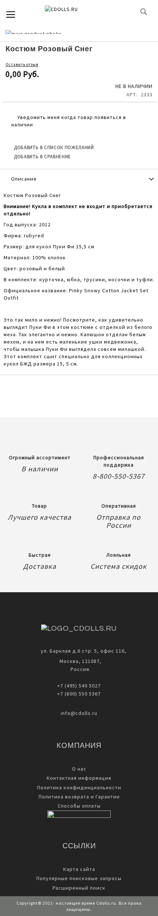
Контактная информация (79, 778)
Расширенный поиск (79, 888)
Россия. (79, 669)
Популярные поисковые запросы (79, 878)
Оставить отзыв (22, 64)
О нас (79, 768)
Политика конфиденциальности (79, 787)
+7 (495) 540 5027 (79, 685)
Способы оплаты (79, 805)
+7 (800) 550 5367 (79, 693)
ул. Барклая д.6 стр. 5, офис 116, (83, 651)
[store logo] (73, 11)
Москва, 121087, (79, 661)
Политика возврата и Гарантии (79, 796)
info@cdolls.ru (79, 713)
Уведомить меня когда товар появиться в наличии (68, 121)
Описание (24, 178)
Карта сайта (79, 869)
